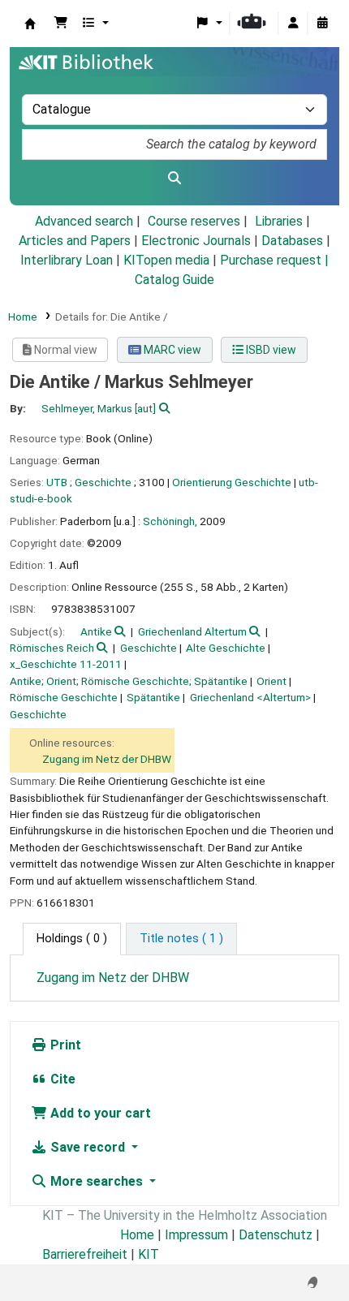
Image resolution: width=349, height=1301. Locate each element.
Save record (87, 1147)
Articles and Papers (75, 240)
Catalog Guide (174, 279)
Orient (271, 680)
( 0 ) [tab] (72, 939)
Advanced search (84, 221)
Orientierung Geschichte (231, 482)
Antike (96, 631)
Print (64, 1045)
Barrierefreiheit (84, 1254)
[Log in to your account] (293, 23)
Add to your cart (99, 1113)
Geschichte (148, 647)
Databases (292, 240)
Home (22, 316)
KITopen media (166, 260)
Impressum (196, 1235)
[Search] (174, 178)
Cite (61, 1079)
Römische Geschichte (64, 697)
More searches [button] (96, 1181)
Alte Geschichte (225, 647)
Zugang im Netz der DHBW (106, 758)
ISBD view (269, 349)
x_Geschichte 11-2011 (66, 663)
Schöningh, (170, 521)
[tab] (181, 939)
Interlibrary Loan (66, 260)
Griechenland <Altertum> (250, 697)
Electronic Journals (196, 240)
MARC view (171, 349)
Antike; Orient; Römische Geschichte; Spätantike (129, 680)
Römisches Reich (52, 647)
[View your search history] (322, 23)
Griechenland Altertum (192, 631)
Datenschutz (275, 1235)
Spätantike (153, 697)
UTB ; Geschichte (88, 482)
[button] (61, 23)
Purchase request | (274, 260)
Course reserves (194, 221)
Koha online (30, 23)
